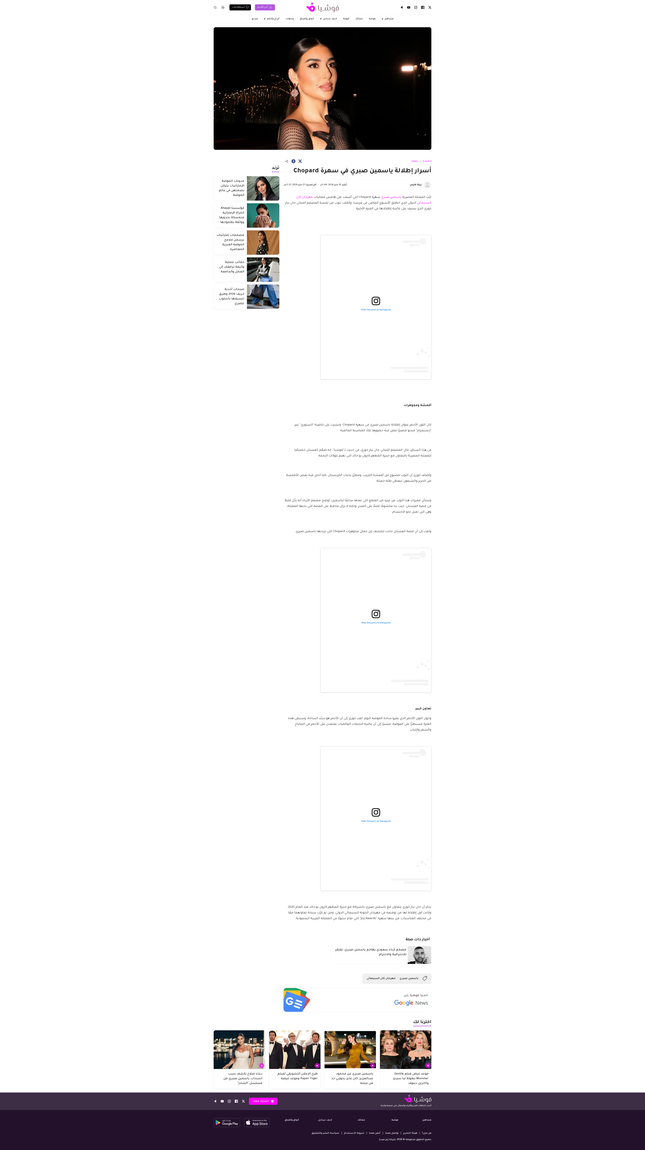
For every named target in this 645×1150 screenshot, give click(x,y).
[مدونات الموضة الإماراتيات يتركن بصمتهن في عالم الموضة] (263, 188)
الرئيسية (427, 161)
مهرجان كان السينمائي (381, 978)
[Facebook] (422, 7)
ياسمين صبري (391, 197)
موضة (415, 161)
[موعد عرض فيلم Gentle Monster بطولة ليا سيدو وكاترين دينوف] (405, 1049)
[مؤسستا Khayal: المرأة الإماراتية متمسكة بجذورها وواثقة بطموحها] (263, 215)
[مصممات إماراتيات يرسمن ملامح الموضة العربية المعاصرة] (263, 242)
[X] (429, 7)
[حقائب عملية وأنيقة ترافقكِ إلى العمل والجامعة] (263, 269)
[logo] (322, 7)
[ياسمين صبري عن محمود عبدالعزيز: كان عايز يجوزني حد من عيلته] (350, 1049)
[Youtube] (408, 7)
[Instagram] (415, 7)
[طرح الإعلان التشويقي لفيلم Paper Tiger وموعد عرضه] (294, 1049)
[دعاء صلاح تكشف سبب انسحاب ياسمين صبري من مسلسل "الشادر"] (239, 1049)
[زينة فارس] (427, 185)
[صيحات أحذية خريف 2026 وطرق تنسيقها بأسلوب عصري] (263, 296)
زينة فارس (416, 185)
